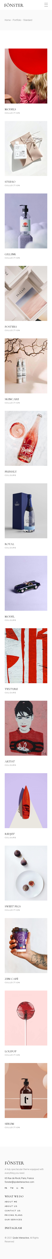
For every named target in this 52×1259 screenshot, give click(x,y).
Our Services (13, 1220)
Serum (9, 1124)
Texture (11, 689)
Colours (10, 475)
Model (10, 616)
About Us (11, 1206)
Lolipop (10, 1051)
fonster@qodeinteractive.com (19, 1182)
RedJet (10, 834)
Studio (10, 182)
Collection (12, 113)
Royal (9, 544)
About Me (11, 1202)
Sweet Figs (13, 906)
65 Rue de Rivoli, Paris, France (19, 1178)
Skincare (12, 399)
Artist (10, 761)
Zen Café (11, 979)
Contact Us (13, 1211)
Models (10, 109)
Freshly (11, 471)
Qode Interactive (21, 1237)
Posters (11, 326)
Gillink (10, 254)
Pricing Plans (14, 1215)
